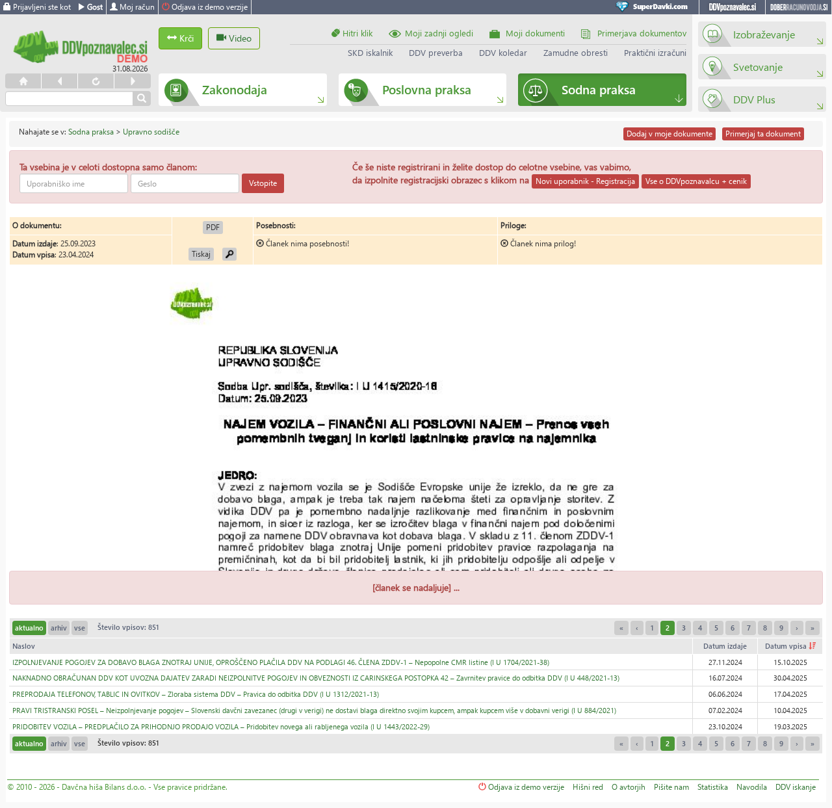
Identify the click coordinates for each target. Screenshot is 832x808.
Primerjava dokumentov (641, 32)
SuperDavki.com (654, 7)
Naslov (23, 646)
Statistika (712, 787)
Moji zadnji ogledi (439, 32)
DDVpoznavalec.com (732, 7)
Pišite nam (671, 787)
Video (239, 38)
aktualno (29, 627)
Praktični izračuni (655, 52)
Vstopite (263, 183)
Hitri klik (356, 32)
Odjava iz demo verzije (209, 7)
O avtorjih (628, 787)
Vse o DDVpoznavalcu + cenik (696, 181)
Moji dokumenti (535, 32)
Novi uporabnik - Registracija (585, 181)
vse (79, 627)
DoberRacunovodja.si (798, 7)
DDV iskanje (795, 787)
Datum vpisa (787, 646)
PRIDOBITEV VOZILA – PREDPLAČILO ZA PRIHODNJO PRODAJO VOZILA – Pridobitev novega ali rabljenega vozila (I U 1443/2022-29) (221, 726)
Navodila (751, 787)
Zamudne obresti (575, 52)
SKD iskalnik (370, 52)
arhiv (59, 627)
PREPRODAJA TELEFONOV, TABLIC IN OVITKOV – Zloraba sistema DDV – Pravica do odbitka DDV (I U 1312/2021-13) (195, 694)
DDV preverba (436, 52)
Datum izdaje (725, 646)
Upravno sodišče (151, 132)
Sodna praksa (91, 132)
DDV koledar (503, 52)
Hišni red (588, 787)
